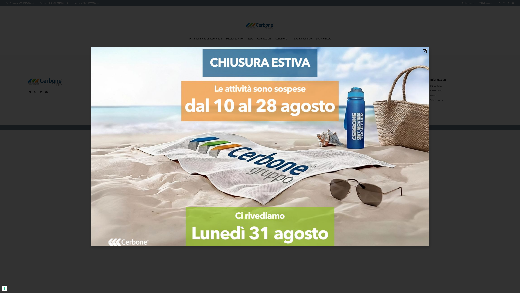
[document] (260, 146)
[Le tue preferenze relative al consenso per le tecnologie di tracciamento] (4, 288)
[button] (424, 51)
